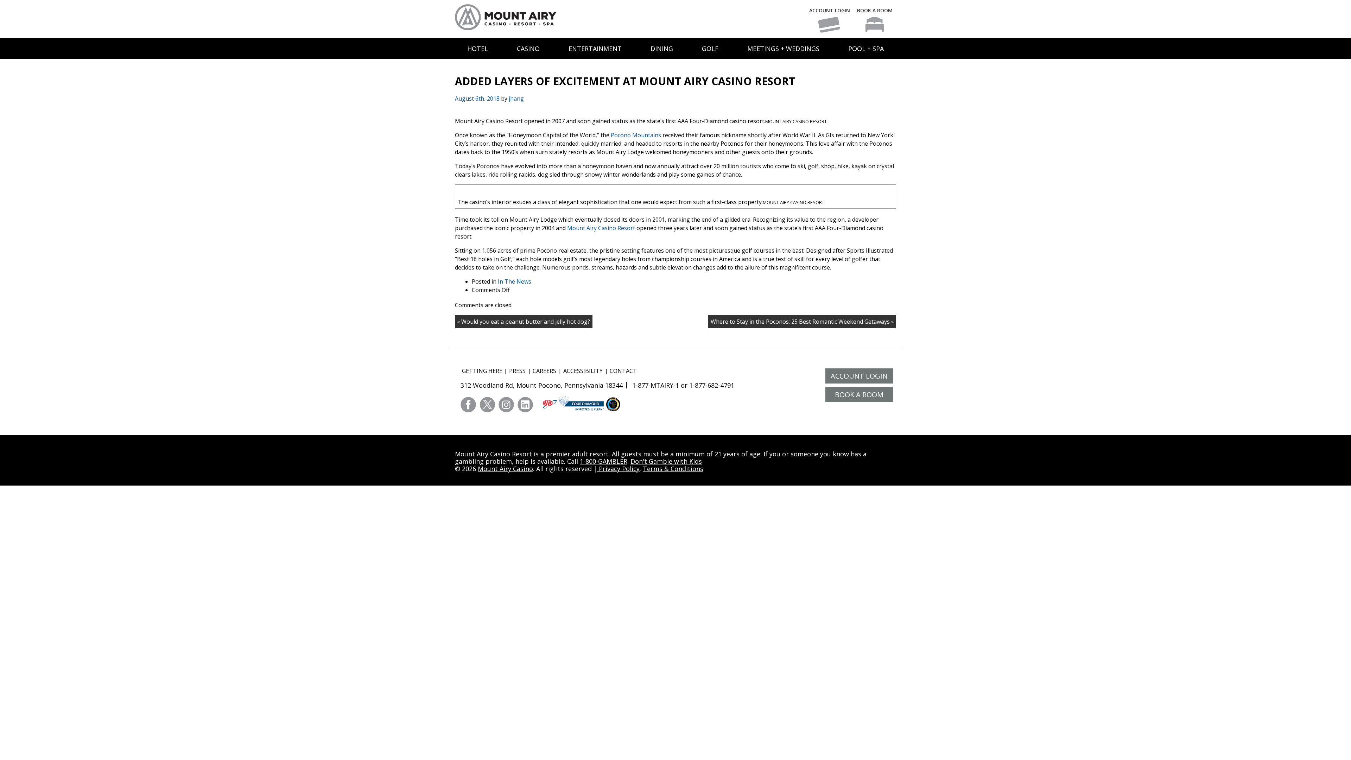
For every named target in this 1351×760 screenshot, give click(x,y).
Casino (528, 48)
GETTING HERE (482, 371)
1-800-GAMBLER (603, 461)
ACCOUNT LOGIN (829, 10)
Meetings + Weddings (783, 48)
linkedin (525, 404)
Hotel (477, 48)
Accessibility (583, 371)
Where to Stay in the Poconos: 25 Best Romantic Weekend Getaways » (802, 321)
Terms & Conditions (673, 468)
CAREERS (544, 371)
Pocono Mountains (636, 135)
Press (517, 371)
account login (859, 376)
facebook (468, 404)
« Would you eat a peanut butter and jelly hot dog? (523, 321)
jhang (516, 98)
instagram (506, 404)
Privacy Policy (618, 468)
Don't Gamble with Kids (666, 461)
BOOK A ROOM (875, 10)
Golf (710, 48)
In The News (514, 281)
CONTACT (623, 371)
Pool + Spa (866, 48)
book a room (859, 394)
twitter (487, 404)
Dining (662, 48)
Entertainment (595, 48)
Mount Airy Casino (505, 468)
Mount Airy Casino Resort (601, 228)
